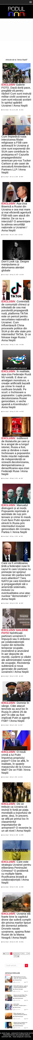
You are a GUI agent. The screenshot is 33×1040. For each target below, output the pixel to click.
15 (15, 956)
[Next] (18, 956)
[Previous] (4, 953)
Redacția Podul (18, 980)
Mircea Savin (18, 1007)
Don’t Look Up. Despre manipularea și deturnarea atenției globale (15, 266)
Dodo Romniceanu (19, 998)
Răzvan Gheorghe (19, 989)
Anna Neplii (6, 109)
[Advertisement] (16, 38)
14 (28, 953)
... (25, 953)
